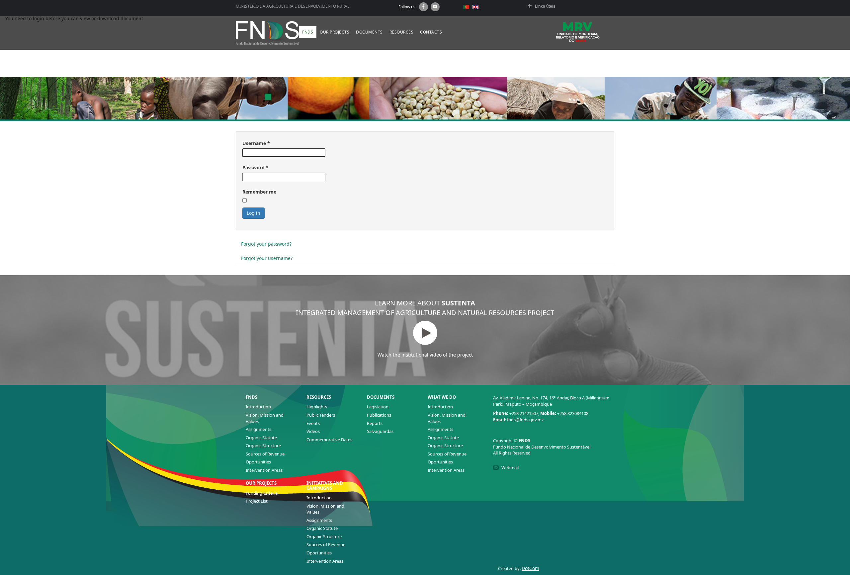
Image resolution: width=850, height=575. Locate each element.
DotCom (530, 568)
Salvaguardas (380, 431)
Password (255, 167)
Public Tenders (320, 415)
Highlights (316, 407)
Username (256, 143)
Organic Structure (263, 446)
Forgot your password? (266, 244)
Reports (374, 423)
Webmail (510, 467)
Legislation (377, 407)
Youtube (435, 6)
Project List (257, 501)
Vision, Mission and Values (265, 418)
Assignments (258, 429)
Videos (313, 431)
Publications (379, 415)
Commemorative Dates (329, 440)
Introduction (258, 407)
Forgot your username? (267, 258)
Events (313, 423)
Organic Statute (261, 438)
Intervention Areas (264, 470)
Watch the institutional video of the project (425, 355)
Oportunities (258, 462)
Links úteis (545, 6)
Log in (253, 213)
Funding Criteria (262, 493)
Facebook (423, 6)
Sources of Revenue (265, 454)
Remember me (259, 192)
